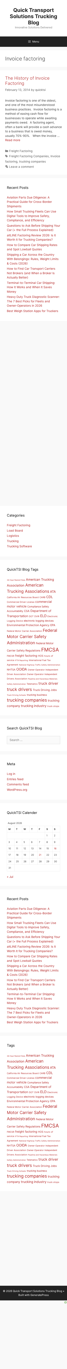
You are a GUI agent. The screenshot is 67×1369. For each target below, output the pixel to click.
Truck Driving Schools (16, 695)
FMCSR (10, 656)
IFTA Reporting (21, 660)
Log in (11, 774)
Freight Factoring (20, 151)
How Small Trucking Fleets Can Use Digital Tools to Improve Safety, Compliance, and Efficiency (31, 216)
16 (55, 848)
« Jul (10, 877)
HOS (40, 655)
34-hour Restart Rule (16, 580)
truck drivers (19, 689)
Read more (12, 140)
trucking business (37, 694)
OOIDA (21, 669)
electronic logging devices (39, 620)
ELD (43, 616)
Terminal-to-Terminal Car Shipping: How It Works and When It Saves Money (31, 287)
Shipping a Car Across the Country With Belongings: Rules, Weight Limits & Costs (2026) (33, 259)
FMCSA (50, 650)
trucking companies (32, 161)
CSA (27, 611)
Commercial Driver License (20, 602)
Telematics (32, 684)
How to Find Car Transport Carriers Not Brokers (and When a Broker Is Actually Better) (31, 273)
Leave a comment (21, 166)
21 (40, 854)
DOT (31, 616)
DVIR (36, 616)
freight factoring (26, 655)
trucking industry (33, 706)
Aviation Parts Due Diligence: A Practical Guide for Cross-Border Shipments (29, 202)
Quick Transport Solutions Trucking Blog (33, 16)
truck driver (48, 683)
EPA (52, 625)
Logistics (13, 535)
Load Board (15, 530)
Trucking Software (19, 546)
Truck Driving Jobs (45, 690)
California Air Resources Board (23, 597)
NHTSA (11, 669)
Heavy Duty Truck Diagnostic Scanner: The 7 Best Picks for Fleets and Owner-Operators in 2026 (33, 301)
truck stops (53, 706)
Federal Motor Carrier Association (24, 631)
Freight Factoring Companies (29, 156)
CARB (42, 597)
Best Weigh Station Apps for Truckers (32, 311)
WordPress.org (17, 789)
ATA (53, 592)
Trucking (13, 541)
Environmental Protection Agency (28, 625)
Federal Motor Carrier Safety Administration (32, 636)
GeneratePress (39, 1295)
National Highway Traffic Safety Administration (39, 665)
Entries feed (15, 779)
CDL (49, 597)
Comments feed (18, 784)
